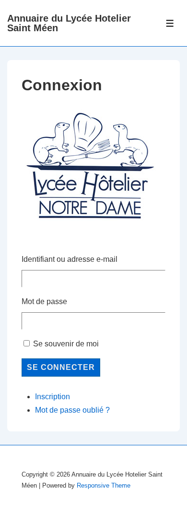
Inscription (52, 396)
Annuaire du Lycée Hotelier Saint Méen (69, 23)
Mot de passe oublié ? (72, 410)
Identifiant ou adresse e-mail (69, 259)
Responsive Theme (103, 485)
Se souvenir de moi (66, 344)
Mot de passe (44, 301)
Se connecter (61, 367)
